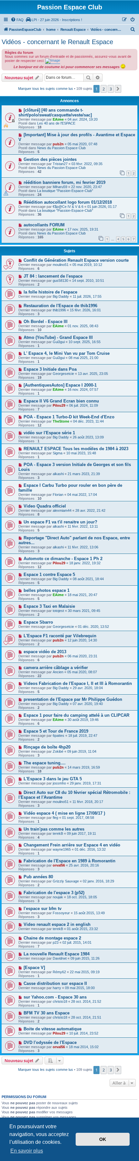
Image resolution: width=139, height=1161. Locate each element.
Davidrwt (60, 958)
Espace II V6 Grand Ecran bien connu (61, 401)
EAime (58, 119)
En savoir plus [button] (26, 1151)
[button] (118, 89)
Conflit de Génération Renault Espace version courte (76, 260)
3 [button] (111, 89)
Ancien (58, 672)
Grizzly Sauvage (66, 881)
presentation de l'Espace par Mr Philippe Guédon (73, 699)
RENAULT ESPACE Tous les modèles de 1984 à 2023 (76, 448)
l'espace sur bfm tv (42, 908)
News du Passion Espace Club (61, 148)
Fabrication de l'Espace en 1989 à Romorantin (69, 860)
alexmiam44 (62, 510)
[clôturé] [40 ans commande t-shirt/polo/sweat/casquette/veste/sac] (55, 112)
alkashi (58, 474)
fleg (55, 818)
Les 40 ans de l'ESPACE (56, 123)
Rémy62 (59, 972)
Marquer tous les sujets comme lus (45, 88)
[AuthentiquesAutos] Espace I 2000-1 (60, 385)
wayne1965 (62, 849)
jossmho (59, 783)
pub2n (58, 144)
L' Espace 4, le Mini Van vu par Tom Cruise (67, 353)
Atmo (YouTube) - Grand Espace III (58, 337)
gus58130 (60, 280)
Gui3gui (59, 342)
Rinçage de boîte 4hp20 (47, 747)
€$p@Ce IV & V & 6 (68, 207)
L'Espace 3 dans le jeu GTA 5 (53, 778)
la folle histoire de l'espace (50, 292)
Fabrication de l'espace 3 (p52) (54, 892)
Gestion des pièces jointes (50, 159)
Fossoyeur (61, 913)
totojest (58, 611)
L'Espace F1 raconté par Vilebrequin (60, 635)
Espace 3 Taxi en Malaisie (49, 606)
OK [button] (102, 1139)
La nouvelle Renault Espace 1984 (57, 954)
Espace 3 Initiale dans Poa (50, 369)
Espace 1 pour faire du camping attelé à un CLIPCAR (76, 715)
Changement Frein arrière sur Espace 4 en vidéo (72, 845)
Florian (58, 495)
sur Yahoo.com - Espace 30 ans (55, 997)
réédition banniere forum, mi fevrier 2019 (64, 182)
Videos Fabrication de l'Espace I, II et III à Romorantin (78, 683)
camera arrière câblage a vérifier (56, 667)
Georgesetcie (63, 374)
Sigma (57, 453)
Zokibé (58, 751)
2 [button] (103, 89)
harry (57, 988)
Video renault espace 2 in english (57, 924)
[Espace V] (34, 967)
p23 (56, 942)
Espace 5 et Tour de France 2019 (56, 731)
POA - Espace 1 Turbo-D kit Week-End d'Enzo (69, 416)
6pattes (58, 735)
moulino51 (61, 265)
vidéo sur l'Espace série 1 (49, 432)
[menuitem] (17, 20)
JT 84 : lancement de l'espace (53, 276)
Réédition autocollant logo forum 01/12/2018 (68, 202)
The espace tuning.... (45, 762)
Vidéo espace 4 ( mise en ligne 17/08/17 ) (64, 813)
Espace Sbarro (38, 622)
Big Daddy (61, 296)
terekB (58, 833)
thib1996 (59, 310)
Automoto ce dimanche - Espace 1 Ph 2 (63, 558)
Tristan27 (60, 164)
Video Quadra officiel (45, 506)
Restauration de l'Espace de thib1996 (60, 305)
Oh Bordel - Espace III (46, 321)
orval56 (59, 865)
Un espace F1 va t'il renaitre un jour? (60, 522)
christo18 (60, 1001)
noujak (58, 897)
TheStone (61, 421)
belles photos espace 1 (47, 590)
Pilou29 (59, 405)
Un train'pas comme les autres (54, 829)
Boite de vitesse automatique (52, 1028)
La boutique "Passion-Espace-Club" (65, 191)
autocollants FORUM (44, 224)
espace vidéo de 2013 (45, 651)
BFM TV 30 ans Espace (47, 1013)
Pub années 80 (38, 876)
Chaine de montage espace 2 (52, 938)
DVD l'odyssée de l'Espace (50, 1042)
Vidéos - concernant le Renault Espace (57, 41)
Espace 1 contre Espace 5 (49, 574)
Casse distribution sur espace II (55, 983)
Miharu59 (60, 187)
